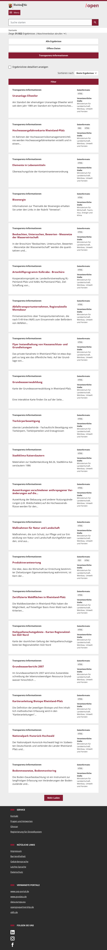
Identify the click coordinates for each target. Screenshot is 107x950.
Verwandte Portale (28, 885)
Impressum (16, 851)
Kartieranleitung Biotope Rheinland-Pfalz (37, 701)
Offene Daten (54, 48)
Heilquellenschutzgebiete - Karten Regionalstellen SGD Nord (41, 633)
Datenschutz (16, 872)
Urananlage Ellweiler (25, 95)
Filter (53, 81)
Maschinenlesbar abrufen (50, 33)
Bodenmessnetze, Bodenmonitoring (34, 770)
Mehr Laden (53, 797)
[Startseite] (17, 5)
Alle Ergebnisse (53, 41)
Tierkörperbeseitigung (26, 421)
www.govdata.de (18, 896)
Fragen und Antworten (21, 821)
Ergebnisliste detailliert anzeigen (30, 66)
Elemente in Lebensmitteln (28, 165)
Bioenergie (19, 199)
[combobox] (50, 22)
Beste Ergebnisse (85, 73)
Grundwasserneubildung (27, 382)
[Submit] (95, 22)
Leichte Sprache (18, 866)
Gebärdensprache (19, 861)
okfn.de (14, 912)
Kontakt (14, 816)
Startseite (12, 30)
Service (20, 809)
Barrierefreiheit (18, 856)
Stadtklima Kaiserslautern (28, 455)
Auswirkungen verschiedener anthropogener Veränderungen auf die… (42, 491)
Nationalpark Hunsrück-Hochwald (33, 736)
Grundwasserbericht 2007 (28, 666)
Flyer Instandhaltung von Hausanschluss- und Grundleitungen (40, 346)
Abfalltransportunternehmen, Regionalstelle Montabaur (39, 308)
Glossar (14, 826)
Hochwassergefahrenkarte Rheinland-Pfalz (38, 130)
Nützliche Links (25, 844)
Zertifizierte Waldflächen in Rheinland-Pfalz (39, 597)
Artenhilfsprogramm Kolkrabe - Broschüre (38, 272)
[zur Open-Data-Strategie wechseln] (92, 5)
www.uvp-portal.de (19, 891)
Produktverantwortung (26, 562)
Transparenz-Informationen (53, 55)
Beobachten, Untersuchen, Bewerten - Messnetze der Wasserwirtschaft (42, 236)
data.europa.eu (18, 901)
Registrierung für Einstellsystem (26, 831)
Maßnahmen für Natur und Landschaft (36, 528)
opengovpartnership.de (22, 907)
